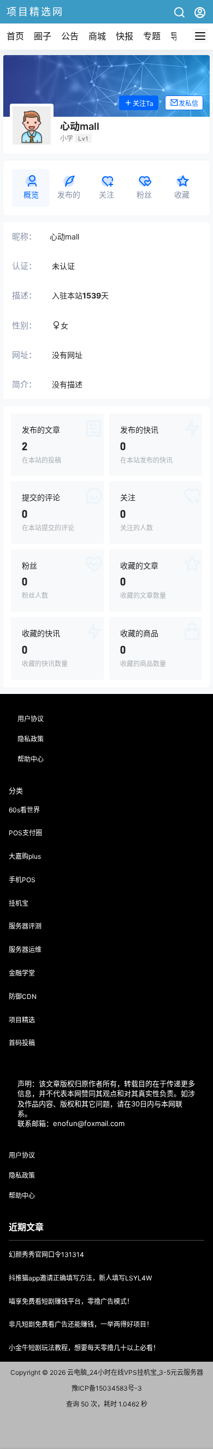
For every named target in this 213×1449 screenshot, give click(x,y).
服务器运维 (25, 949)
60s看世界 (24, 810)
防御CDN (23, 996)
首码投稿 (22, 1043)
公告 (70, 36)
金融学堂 (22, 973)
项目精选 (22, 1020)
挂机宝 (18, 903)
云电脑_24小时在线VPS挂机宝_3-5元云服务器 (134, 1372)
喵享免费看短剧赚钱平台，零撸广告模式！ (71, 1301)
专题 (152, 36)
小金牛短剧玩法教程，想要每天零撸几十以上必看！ (84, 1348)
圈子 (42, 36)
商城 (97, 36)
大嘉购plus (25, 856)
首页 (15, 36)
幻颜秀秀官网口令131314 (46, 1254)
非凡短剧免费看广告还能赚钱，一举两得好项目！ (81, 1324)
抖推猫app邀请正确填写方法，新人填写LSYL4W (80, 1278)
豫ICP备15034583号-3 (107, 1388)
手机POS (22, 880)
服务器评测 (25, 926)
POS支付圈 (25, 833)
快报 (124, 36)
